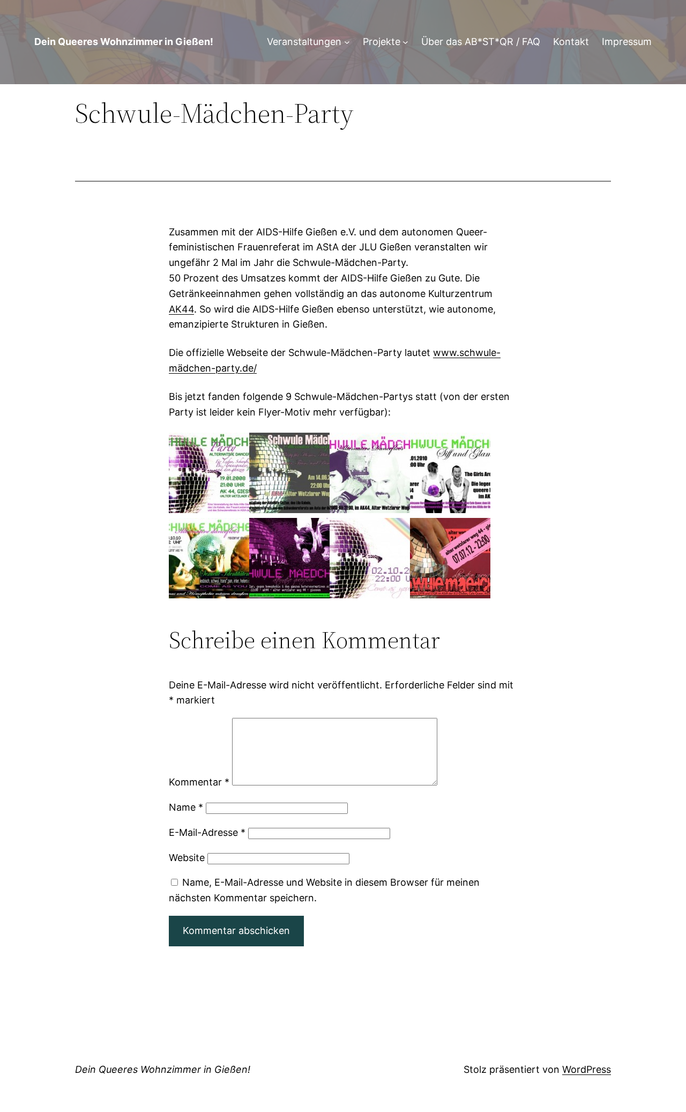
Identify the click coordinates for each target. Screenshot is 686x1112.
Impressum (627, 41)
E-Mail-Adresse (207, 832)
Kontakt (571, 41)
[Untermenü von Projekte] (405, 42)
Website (187, 857)
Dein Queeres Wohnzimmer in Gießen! (123, 41)
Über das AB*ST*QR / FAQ (480, 41)
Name (186, 807)
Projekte (381, 41)
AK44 (181, 309)
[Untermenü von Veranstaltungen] (347, 42)
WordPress (586, 1069)
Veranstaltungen (304, 41)
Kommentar (199, 782)
